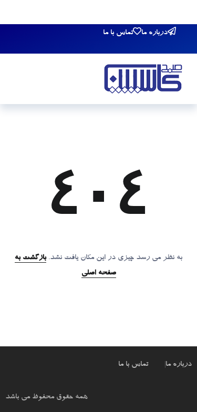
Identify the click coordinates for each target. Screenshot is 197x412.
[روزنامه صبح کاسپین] (143, 80)
